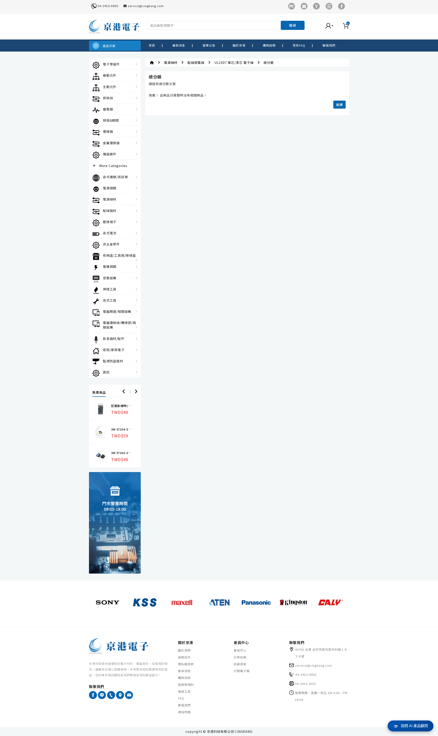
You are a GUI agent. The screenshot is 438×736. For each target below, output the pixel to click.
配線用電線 (196, 62)
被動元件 (109, 75)
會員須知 (184, 671)
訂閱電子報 (242, 671)
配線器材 (109, 210)
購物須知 (184, 678)
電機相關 (109, 266)
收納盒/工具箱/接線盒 (119, 255)
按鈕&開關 (111, 120)
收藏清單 (240, 664)
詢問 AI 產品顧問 (414, 726)
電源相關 (109, 188)
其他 (106, 372)
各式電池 (109, 233)
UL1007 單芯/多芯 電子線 (234, 62)
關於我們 (184, 650)
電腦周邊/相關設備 (117, 311)
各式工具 (109, 300)
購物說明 (269, 45)
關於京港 (239, 45)
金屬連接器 (111, 143)
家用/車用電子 (114, 349)
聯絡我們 (329, 45)
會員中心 (240, 650)
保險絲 (108, 98)
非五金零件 (111, 244)
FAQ (181, 698)
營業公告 (209, 45)
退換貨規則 (186, 684)
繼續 (339, 104)
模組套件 (109, 154)
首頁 (152, 45)
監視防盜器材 (113, 361)
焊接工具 (109, 289)
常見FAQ (299, 45)
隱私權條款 (186, 664)
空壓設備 (109, 278)
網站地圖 (184, 712)
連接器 (108, 131)
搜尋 (292, 25)
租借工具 (184, 691)
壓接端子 (109, 221)
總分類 (268, 62)
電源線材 (109, 199)
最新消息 (178, 45)
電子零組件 (111, 64)
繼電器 (108, 109)
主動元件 (109, 86)
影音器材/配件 (114, 338)
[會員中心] (334, 25)
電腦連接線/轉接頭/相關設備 (119, 324)
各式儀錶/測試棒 (115, 177)
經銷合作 (184, 657)
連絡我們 (184, 705)
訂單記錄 (240, 657)
